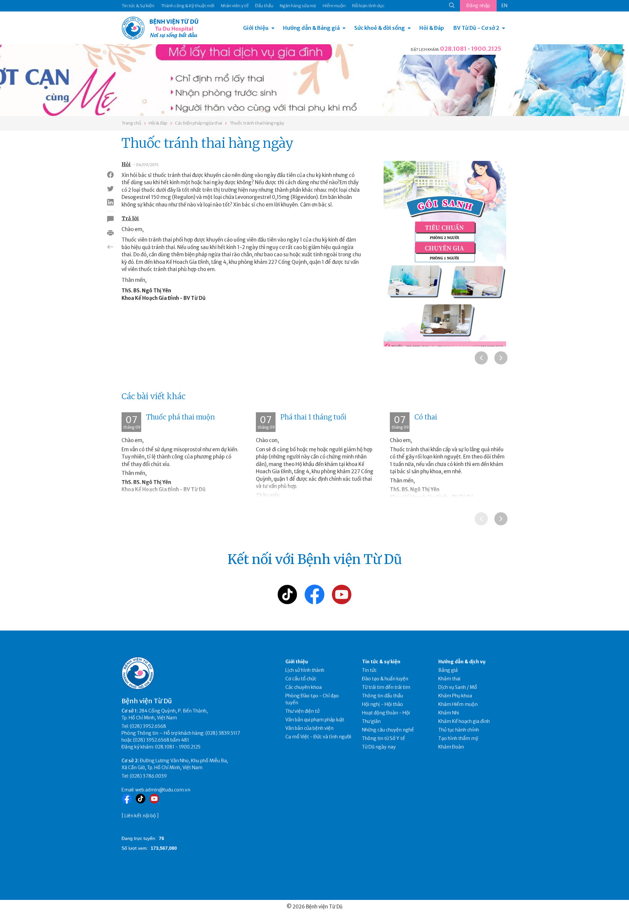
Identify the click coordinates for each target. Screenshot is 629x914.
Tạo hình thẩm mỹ (458, 738)
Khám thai (449, 679)
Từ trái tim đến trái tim (386, 687)
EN (504, 6)
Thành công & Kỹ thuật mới (187, 6)
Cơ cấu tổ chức (300, 679)
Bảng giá (448, 670)
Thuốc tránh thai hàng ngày (257, 123)
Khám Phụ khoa (455, 696)
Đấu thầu (264, 6)
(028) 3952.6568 (148, 726)
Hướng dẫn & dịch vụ (462, 662)
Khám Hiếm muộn (458, 704)
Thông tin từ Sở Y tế (383, 738)
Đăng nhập (478, 6)
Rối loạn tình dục (368, 6)
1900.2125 (486, 48)
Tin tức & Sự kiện (138, 6)
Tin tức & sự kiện (381, 662)
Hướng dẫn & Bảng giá (311, 28)
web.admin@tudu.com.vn (162, 790)
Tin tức (369, 670)
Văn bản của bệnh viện (309, 728)
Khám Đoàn (451, 747)
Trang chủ (131, 123)
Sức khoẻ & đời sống (379, 28)
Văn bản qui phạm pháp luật (314, 720)
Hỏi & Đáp (431, 28)
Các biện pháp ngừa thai (198, 123)
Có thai (425, 417)
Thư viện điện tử (302, 711)
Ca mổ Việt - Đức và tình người (318, 737)
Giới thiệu (256, 28)
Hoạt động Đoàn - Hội (386, 713)
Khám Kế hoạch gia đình (464, 721)
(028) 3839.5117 (222, 733)
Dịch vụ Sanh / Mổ (457, 687)
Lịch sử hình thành (304, 670)
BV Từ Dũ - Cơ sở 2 (476, 28)
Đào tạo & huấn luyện (385, 679)
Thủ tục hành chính (458, 730)
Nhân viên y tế (235, 6)
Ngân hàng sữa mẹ (298, 6)
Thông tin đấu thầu (382, 696)
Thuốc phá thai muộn (180, 417)
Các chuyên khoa (303, 687)
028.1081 (453, 48)
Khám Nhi (448, 713)
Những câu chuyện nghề (388, 730)
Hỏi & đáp (158, 123)
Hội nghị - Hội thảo (382, 704)
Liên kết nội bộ (140, 816)
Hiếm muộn (334, 6)
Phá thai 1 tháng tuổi (313, 417)
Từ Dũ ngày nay (379, 747)
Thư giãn (371, 721)
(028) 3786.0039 (148, 776)
